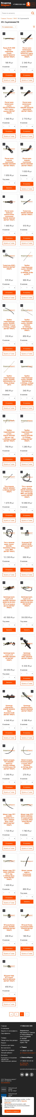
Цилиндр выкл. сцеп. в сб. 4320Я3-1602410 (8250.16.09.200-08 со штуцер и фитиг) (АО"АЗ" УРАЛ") (9, 602)
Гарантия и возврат (7, 1050)
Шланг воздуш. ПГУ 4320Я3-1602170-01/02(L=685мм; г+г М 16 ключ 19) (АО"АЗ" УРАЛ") (9, 764)
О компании (5, 1028)
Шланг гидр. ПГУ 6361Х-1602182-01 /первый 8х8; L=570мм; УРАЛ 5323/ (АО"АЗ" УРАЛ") (27, 818)
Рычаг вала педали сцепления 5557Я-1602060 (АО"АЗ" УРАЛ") (27, 162)
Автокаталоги (5, 1048)
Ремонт (3, 1043)
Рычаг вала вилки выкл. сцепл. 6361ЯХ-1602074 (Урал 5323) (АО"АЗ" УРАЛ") (27, 106)
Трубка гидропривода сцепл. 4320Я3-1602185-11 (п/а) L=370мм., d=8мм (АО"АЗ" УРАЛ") (9, 324)
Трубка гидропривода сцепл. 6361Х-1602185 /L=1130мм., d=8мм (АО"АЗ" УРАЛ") (27, 435)
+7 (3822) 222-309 (26, 1050)
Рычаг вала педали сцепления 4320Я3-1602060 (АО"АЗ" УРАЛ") (9, 162)
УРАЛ (15, 18)
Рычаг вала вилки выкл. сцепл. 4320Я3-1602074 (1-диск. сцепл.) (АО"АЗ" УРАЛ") (26, 52)
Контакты (4, 1055)
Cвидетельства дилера (9, 1040)
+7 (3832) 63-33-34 (26, 1061)
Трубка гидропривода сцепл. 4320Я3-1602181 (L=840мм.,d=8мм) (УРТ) (27, 270)
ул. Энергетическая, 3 (27, 1053)
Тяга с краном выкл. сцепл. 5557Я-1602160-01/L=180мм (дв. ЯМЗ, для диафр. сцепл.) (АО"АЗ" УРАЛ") (27, 492)
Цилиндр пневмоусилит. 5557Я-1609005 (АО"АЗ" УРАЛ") (27, 708)
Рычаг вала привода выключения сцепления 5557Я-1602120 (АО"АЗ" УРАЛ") (9, 215)
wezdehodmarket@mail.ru (28, 1069)
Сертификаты (5, 1033)
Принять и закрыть (12, 1111)
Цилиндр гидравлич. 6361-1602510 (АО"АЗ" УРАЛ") (26, 655)
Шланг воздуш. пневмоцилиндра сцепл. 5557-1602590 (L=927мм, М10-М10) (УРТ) (27, 764)
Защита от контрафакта (9, 1031)
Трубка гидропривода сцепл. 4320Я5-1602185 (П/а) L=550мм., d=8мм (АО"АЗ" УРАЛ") (26, 380)
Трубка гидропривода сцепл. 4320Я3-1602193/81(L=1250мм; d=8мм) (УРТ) (9, 380)
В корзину (9, 75)
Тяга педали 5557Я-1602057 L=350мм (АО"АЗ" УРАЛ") (9, 489)
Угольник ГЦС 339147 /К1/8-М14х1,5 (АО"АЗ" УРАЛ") (27, 545)
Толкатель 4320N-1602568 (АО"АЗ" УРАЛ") (27, 212)
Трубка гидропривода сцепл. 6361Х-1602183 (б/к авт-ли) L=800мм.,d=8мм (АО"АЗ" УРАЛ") (9, 435)
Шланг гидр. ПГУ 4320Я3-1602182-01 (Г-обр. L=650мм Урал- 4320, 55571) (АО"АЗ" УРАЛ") (9, 819)
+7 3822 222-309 (19, 4)
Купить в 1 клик (9, 80)
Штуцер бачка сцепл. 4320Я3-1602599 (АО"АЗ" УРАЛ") (9, 927)
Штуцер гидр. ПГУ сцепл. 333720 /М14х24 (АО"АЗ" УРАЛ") (9, 978)
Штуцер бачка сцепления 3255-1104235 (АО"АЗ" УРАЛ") (26, 927)
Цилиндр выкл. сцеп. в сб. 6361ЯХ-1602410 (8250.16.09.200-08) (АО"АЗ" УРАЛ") (26, 601)
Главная (3, 18)
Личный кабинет (6, 1053)
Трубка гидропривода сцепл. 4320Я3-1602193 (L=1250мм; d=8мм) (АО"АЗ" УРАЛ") (27, 325)
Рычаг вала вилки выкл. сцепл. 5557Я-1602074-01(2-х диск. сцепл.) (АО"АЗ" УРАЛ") (9, 107)
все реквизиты (5, 1082)
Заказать (9, 188)
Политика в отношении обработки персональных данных (9, 1059)
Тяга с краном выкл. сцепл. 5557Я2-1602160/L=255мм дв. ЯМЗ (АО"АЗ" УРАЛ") (9, 547)
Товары (3, 1038)
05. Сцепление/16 (23, 18)
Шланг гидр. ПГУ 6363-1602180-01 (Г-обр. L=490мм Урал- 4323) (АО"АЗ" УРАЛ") (9, 875)
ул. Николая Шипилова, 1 (24, 1064)
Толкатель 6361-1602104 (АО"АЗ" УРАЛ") (9, 267)
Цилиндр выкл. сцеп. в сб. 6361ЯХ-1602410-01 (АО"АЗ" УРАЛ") (9, 656)
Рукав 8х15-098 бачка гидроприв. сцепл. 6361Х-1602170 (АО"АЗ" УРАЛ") (9, 52)
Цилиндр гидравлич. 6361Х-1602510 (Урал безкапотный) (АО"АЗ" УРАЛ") (9, 710)
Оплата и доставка (7, 1045)
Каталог (9, 18)
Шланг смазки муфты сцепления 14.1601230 (27, 873)
